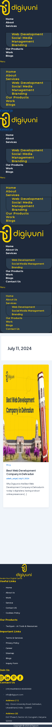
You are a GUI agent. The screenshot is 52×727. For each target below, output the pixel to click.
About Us (12, 249)
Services (11, 26)
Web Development (23, 260)
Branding (19, 45)
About (10, 22)
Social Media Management (23, 39)
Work (9, 52)
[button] (26, 61)
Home (9, 18)
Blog (8, 465)
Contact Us (13, 281)
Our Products (14, 48)
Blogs (9, 55)
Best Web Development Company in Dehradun (21, 472)
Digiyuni (34, 726)
